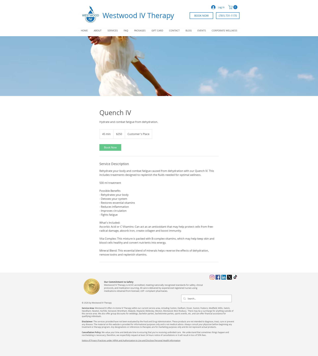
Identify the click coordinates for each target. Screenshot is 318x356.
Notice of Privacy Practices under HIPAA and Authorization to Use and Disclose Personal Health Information (131, 340)
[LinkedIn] (223, 277)
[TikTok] (235, 277)
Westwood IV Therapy (138, 15)
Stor (84, 348)
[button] (233, 7)
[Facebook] (217, 277)
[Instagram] (212, 277)
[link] (110, 147)
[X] (229, 277)
